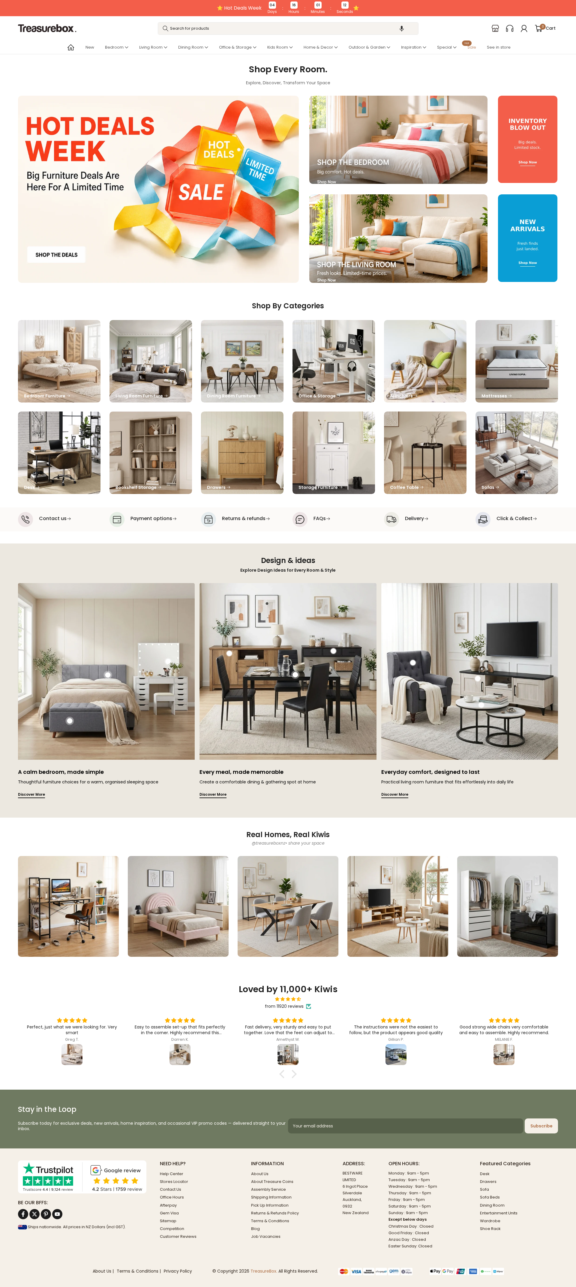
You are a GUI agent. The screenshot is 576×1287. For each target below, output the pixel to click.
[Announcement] (288, 8)
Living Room (151, 47)
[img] (288, 999)
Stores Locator (174, 1181)
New (90, 47)
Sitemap (168, 1221)
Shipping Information (271, 1197)
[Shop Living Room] (397, 906)
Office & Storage (235, 47)
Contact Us (170, 1189)
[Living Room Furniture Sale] (398, 238)
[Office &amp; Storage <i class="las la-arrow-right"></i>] (333, 361)
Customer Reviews (178, 1236)
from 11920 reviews (284, 1006)
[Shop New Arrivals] (527, 238)
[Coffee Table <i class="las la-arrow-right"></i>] (425, 453)
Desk (485, 1174)
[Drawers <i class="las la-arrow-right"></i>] (242, 453)
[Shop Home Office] (68, 906)
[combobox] (288, 28)
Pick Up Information (270, 1205)
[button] (401, 28)
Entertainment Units (499, 1213)
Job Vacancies (265, 1236)
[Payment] (379, 1271)
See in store (499, 47)
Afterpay (168, 1205)
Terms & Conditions (270, 1221)
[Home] (70, 47)
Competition (172, 1229)
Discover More (31, 794)
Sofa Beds (490, 1197)
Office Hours (172, 1197)
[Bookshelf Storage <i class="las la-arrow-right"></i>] (151, 453)
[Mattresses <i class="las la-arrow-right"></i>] (517, 361)
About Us (259, 1174)
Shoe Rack (490, 1229)
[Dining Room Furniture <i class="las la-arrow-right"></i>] (242, 361)
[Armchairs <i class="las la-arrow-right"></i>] (425, 361)
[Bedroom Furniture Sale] (398, 140)
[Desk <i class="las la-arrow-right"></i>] (59, 453)
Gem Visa (169, 1213)
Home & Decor (318, 47)
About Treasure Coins (272, 1181)
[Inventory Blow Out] (527, 140)
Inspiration (411, 47)
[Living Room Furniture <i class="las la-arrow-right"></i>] (151, 361)
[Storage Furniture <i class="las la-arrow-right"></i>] (333, 453)
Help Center (171, 1174)
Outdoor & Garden (367, 47)
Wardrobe (490, 1221)
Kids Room (277, 47)
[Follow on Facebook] (23, 1214)
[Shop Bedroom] (178, 906)
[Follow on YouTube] (57, 1214)
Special (444, 47)
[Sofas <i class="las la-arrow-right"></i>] (517, 453)
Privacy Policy (178, 1271)
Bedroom (114, 47)
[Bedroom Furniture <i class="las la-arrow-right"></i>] (59, 361)
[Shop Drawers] (507, 906)
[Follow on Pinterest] (46, 1214)
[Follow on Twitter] (34, 1214)
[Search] (165, 28)
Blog (255, 1229)
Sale (470, 46)
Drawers (488, 1181)
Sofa (484, 1189)
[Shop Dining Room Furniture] (288, 906)
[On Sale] (158, 189)
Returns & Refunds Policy (275, 1213)
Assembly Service (268, 1189)
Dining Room (190, 47)
